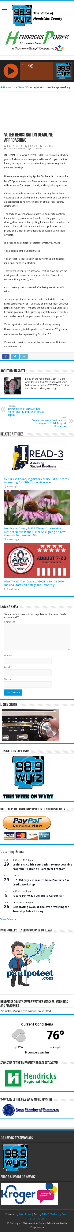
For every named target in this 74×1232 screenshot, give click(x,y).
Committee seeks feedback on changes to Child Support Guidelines (48, 422)
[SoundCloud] (43, 1219)
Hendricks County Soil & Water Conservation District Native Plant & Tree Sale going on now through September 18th (34, 532)
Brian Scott (12, 146)
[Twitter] (34, 1219)
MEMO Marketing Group (55, 1214)
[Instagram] (38, 1219)
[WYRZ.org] (37, 14)
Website (8, 679)
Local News (18, 87)
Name (8, 655)
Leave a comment (16, 149)
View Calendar (8, 919)
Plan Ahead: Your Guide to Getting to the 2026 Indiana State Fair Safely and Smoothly (34, 583)
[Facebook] (30, 1219)
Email (8, 667)
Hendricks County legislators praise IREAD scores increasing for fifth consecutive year (36, 480)
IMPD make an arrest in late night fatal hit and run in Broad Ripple (26, 410)
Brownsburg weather (37, 1052)
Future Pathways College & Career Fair (38, 895)
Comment (10, 621)
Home (6, 87)
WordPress (25, 1214)
